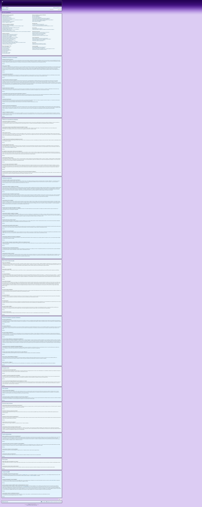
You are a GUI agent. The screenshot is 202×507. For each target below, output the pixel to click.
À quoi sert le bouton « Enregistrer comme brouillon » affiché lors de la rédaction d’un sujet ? (14, 42)
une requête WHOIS (26, 486)
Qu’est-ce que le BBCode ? (5, 46)
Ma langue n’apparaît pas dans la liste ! (7, 28)
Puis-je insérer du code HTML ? (6, 47)
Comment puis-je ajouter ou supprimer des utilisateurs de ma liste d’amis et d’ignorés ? (43, 29)
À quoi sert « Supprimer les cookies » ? (7, 22)
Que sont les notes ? (5, 51)
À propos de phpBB (33, 475)
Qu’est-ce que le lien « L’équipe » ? (36, 21)
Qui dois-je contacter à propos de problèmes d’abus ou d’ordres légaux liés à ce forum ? (43, 48)
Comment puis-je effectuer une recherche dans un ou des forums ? (40, 32)
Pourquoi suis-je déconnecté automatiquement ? (8, 21)
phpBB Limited (25, 474)
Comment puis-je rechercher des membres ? (38, 34)
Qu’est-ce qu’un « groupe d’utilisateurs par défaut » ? (39, 20)
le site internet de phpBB (8, 147)
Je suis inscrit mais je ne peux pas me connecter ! (8, 18)
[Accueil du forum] (41, 1)
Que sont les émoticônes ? (5, 48)
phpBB (29, 504)
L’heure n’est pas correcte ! (5, 26)
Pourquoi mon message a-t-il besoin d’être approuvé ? (9, 43)
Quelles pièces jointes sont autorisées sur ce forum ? (39, 43)
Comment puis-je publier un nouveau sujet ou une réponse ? (10, 34)
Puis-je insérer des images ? (6, 49)
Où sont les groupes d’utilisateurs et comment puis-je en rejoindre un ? (41, 18)
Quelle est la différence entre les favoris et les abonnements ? (40, 38)
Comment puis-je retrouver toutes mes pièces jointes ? (39, 44)
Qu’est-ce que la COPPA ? (5, 16)
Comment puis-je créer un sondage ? (7, 36)
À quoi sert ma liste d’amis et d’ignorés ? (37, 28)
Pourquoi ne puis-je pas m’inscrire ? (6, 17)
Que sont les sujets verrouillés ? (6, 52)
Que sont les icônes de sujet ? (6, 53)
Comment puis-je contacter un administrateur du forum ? (39, 49)
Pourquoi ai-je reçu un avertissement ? (7, 40)
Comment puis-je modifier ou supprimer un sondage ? (9, 38)
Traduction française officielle (30, 505)
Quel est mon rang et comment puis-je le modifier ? (8, 30)
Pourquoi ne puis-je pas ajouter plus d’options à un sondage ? (10, 37)
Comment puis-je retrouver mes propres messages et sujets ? (40, 35)
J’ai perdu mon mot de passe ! (6, 20)
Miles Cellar (35, 505)
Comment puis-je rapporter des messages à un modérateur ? (10, 41)
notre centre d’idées (52, 480)
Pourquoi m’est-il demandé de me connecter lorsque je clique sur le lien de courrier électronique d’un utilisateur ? (16, 31)
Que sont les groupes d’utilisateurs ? (37, 17)
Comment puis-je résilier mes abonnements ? (38, 40)
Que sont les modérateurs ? (35, 16)
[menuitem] (7, 7)
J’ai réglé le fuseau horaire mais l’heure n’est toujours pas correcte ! (11, 27)
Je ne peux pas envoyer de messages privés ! (38, 24)
